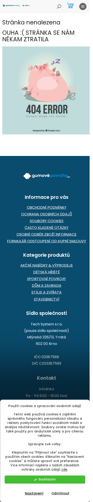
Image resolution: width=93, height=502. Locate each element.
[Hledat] (59, 6)
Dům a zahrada (46, 285)
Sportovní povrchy (46, 278)
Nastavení (34, 493)
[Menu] (82, 6)
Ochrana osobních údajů (46, 214)
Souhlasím (47, 479)
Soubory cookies (46, 221)
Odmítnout (60, 493)
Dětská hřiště (46, 272)
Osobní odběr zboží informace (46, 234)
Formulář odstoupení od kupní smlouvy (46, 241)
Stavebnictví (46, 299)
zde (64, 469)
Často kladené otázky (46, 227)
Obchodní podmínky (46, 207)
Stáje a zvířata (46, 292)
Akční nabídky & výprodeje (46, 265)
